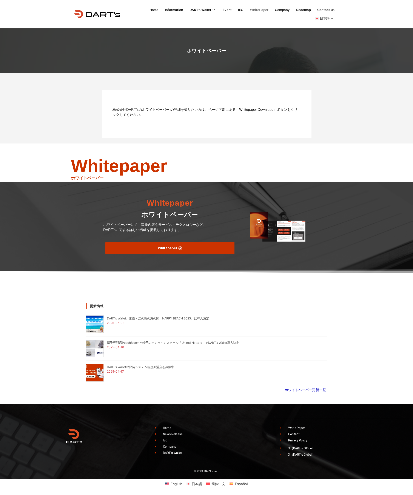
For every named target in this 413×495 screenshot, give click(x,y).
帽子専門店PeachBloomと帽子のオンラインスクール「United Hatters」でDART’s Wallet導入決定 (173, 342)
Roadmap (303, 10)
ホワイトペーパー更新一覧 (305, 390)
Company (282, 10)
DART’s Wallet (200, 10)
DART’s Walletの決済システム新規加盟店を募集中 (140, 367)
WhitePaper (259, 10)
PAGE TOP (400, 476)
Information (174, 10)
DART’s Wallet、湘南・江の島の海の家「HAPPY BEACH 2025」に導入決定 (158, 318)
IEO (240, 10)
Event (227, 10)
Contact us (325, 10)
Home (154, 10)
